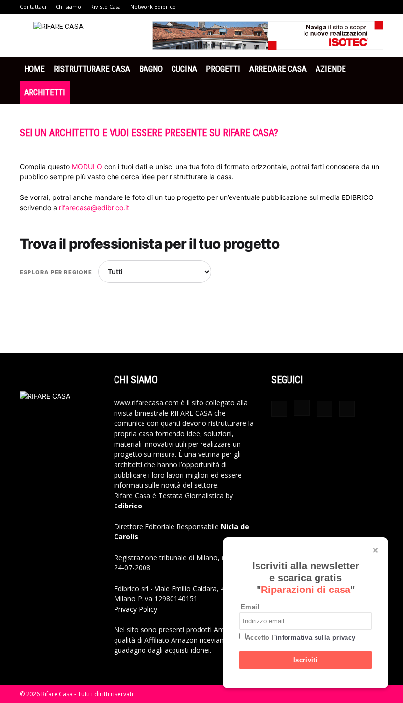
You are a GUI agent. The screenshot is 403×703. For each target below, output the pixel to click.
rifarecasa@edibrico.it (94, 207)
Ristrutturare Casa (92, 69)
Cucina (184, 69)
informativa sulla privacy (316, 637)
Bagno (151, 69)
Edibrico (128, 505)
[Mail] (324, 409)
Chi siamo (68, 6)
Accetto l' (301, 637)
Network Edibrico (153, 6)
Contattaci (33, 6)
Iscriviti (305, 660)
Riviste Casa (105, 6)
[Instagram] (302, 408)
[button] (371, 69)
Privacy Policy (135, 609)
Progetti (223, 69)
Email (250, 607)
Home (34, 69)
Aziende (331, 69)
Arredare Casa (278, 69)
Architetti (44, 92)
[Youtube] (347, 409)
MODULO (88, 166)
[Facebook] (279, 409)
